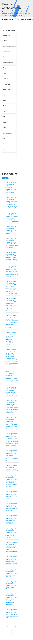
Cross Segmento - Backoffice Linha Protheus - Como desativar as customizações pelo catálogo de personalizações (11, 187)
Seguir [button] (5, 178)
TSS (4, 149)
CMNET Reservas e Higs (9, 46)
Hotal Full (5, 78)
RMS (4, 117)
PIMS (4, 100)
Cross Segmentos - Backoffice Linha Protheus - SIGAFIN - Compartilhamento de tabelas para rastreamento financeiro (12, 547)
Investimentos (6, 89)
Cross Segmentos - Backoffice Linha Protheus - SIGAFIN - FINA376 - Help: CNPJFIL (12, 585)
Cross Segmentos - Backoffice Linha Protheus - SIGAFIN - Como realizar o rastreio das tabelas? (12, 506)
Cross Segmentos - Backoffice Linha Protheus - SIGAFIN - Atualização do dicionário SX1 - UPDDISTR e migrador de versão (12, 455)
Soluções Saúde (7, 133)
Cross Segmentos (7, 19)
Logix (4, 95)
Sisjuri (5, 127)
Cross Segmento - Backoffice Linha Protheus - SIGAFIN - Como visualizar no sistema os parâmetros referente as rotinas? (12, 257)
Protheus (5, 106)
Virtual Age (6, 155)
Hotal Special (6, 84)
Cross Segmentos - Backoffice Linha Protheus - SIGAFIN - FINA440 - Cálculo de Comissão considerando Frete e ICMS (12, 613)
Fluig (4, 68)
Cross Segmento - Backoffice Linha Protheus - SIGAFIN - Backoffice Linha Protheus (11, 230)
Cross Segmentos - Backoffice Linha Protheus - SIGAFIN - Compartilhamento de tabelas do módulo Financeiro (12, 533)
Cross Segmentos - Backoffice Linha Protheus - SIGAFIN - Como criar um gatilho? (12, 468)
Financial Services (8, 62)
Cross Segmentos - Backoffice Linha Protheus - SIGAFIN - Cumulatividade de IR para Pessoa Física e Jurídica (12, 560)
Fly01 (4, 73)
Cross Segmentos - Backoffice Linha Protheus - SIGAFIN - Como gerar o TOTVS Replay (12, 494)
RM (4, 111)
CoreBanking (6, 51)
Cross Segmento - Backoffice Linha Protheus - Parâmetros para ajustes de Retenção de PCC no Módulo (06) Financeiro (12, 217)
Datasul (5, 57)
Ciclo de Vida (6, 35)
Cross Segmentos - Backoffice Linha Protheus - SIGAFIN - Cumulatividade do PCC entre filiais (12, 573)
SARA (4, 122)
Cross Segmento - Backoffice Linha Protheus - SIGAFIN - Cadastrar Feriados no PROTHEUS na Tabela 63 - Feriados (12, 243)
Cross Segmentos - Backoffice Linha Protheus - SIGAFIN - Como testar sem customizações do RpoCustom (12, 519)
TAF (4, 138)
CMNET (5, 40)
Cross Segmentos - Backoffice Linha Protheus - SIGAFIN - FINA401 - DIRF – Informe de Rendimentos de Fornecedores (12, 599)
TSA (4, 144)
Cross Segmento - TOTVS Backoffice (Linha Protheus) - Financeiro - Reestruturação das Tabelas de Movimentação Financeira (11, 338)
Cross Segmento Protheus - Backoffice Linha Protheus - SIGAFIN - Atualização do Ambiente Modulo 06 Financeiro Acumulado (12, 391)
